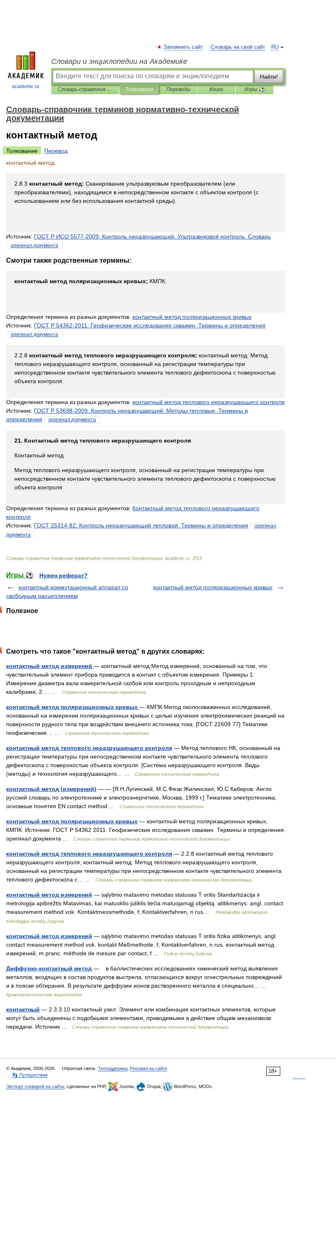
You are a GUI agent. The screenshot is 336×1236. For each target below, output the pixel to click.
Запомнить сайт (183, 47)
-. (150, 325)
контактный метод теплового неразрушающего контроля (89, 748)
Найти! (269, 76)
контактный (23, 1009)
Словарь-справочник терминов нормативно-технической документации (85, 89)
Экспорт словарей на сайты (35, 1086)
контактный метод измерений (50, 666)
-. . (152, 236)
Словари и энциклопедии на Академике (119, 61)
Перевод (56, 151)
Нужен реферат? (63, 575)
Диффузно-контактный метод (49, 968)
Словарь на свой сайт (238, 47)
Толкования (139, 89)
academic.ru (25, 86)
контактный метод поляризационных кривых (212, 587)
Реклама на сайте (148, 1068)
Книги (216, 89)
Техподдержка (112, 1068)
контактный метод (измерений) (51, 789)
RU (275, 47)
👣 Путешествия (30, 1074)
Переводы (178, 89)
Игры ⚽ (255, 89)
